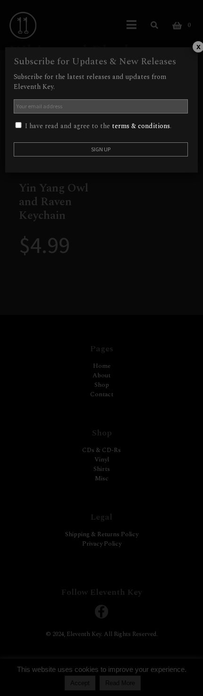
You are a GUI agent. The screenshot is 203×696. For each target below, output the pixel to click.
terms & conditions (141, 126)
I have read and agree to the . (97, 126)
